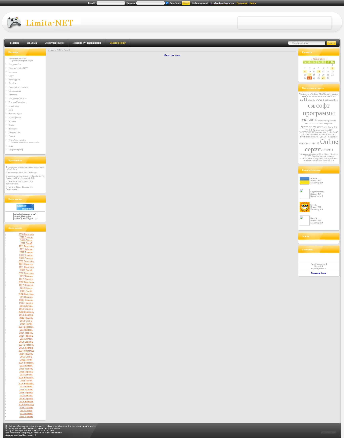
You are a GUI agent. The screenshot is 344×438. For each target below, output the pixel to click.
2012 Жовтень (26, 285)
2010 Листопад (26, 234)
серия (313, 149)
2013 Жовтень (26, 315)
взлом (326, 130)
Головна (14, 42)
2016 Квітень (26, 386)
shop (335, 100)
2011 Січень (26, 240)
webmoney (317, 161)
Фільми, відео (15, 113)
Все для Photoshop (17, 102)
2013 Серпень (26, 309)
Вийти (253, 3)
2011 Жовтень (26, 264)
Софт (11, 75)
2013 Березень (26, 294)
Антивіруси (14, 79)
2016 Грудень (26, 407)
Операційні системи (18, 87)
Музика (12, 121)
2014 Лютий (26, 324)
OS (330, 130)
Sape (324, 161)
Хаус (326, 154)
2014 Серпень (26, 342)
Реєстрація (242, 3)
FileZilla (309, 123)
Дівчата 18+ (14, 132)
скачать (309, 119)
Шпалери (13, 94)
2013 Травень (26, 300)
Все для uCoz (15, 64)
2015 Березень (26, 363)
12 (319, 72)
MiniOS (322, 94)
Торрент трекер (16, 149)
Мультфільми (15, 117)
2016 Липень (26, 395)
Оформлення (15, 91)
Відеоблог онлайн (17, 140)
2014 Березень (26, 327)
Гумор (12, 136)
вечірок (326, 96)
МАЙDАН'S (312, 134)
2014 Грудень (26, 354)
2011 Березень (26, 246)
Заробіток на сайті (17, 58)
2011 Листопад (26, 267)
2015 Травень (26, 368)
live (324, 132)
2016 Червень (26, 392)
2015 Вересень (26, 377)
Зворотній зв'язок (54, 42)
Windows (314, 94)
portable (332, 121)
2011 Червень (26, 255)
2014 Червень (26, 336)
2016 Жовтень (26, 401)
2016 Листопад (26, 404)
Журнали (13, 128)
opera (320, 99)
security (311, 100)
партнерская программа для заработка (318, 158)
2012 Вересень (26, 282)
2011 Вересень (26, 261)
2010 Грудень (26, 237)
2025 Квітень (26, 413)
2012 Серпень (26, 279)
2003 (309, 156)
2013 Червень (26, 303)
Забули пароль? (200, 3)
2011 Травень (26, 252)
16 (330, 154)
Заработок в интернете (323, 156)
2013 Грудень (26, 318)
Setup (333, 96)
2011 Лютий (26, 243)
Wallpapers (304, 94)
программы (319, 113)
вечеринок (317, 96)
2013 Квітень (26, 297)
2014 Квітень (26, 330)
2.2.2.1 (309, 130)
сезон (327, 149)
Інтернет (13, 72)
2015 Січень (26, 357)
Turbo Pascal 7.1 (329, 127)
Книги (12, 125)
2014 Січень (26, 321)
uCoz (19, 435)
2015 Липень (26, 374)
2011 (303, 99)
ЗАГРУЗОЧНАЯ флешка (310, 132)
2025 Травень (26, 416)
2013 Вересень (26, 312)
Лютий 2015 (319, 59)
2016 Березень (26, 383)
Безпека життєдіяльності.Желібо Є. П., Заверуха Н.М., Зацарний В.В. (25, 177)
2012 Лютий (26, 270)
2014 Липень (26, 339)
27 (323, 78)
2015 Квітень (26, 366)
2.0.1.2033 (318, 123)
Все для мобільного (18, 98)
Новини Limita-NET (18, 68)
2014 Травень (26, 333)
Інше (11, 146)
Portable (12, 83)
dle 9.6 (330, 161)
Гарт (321, 154)
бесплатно (323, 121)
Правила (32, 42)
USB (312, 106)
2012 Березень (26, 273)
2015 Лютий (26, 360)
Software (329, 100)
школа (335, 154)
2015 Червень (26, 371)
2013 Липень (26, 306)
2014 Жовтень (26, 348)
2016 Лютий (26, 380)
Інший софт (14, 106)
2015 (59, 50)
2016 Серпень (26, 398)
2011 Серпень (26, 258)
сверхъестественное (309, 154)
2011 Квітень (26, 249)
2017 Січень (26, 410)
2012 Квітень (26, 276)
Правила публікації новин (87, 42)
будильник (318, 130)
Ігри (11, 110)
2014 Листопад (26, 351)
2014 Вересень (26, 345)
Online (329, 141)
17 (309, 75)
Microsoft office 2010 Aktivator (22, 172)
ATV (319, 127)
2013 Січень (26, 288)
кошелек (307, 161)
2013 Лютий (26, 291)
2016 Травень (26, 389)
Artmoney (308, 127)
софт (322, 105)
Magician (328, 123)
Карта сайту (29, 435)
